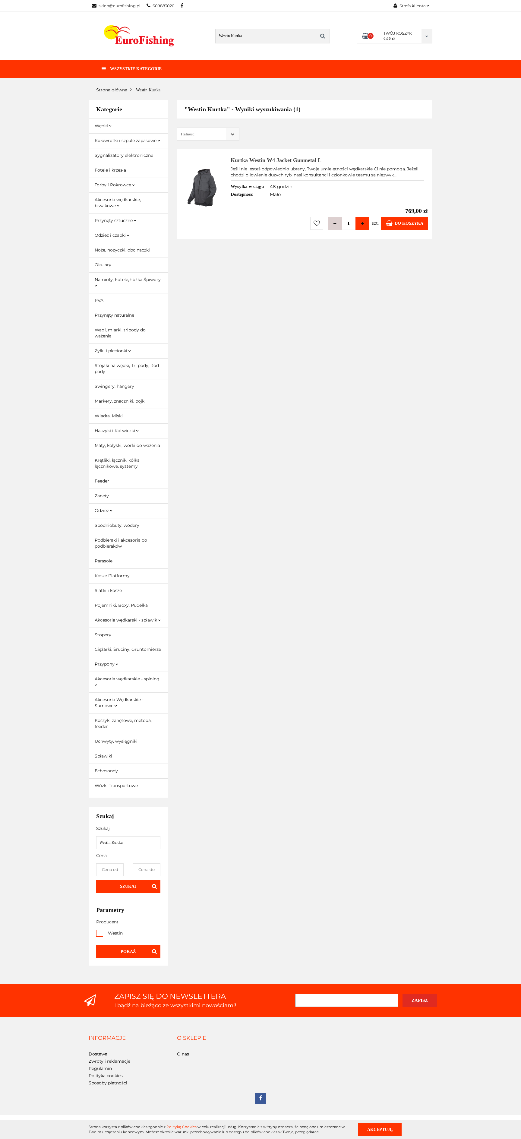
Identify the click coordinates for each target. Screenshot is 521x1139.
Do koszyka (409, 223)
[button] (107, 1038)
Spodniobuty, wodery (117, 525)
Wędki (102, 125)
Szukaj (128, 886)
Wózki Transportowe (116, 785)
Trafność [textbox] (187, 134)
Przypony (105, 664)
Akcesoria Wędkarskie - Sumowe (119, 702)
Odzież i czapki (111, 235)
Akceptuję (380, 1129)
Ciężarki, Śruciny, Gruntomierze (128, 649)
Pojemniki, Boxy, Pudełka (121, 605)
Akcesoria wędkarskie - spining (127, 679)
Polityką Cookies (181, 1127)
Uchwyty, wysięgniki (116, 741)
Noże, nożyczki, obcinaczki (122, 250)
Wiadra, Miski (109, 416)
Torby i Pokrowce (113, 185)
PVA (99, 300)
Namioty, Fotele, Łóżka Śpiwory (128, 279)
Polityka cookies (106, 1075)
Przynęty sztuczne (114, 220)
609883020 (164, 5)
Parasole (103, 561)
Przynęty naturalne (114, 315)
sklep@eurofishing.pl (120, 5)
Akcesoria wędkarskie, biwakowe (118, 202)
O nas (183, 1054)
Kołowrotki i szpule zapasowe (126, 140)
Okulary (103, 264)
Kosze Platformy (112, 575)
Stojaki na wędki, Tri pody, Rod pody (127, 368)
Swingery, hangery (114, 386)
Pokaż (128, 951)
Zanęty (102, 495)
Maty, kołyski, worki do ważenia (127, 445)
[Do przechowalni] (316, 223)
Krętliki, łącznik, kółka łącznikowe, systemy (117, 463)
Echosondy (106, 771)
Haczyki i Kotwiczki (115, 430)
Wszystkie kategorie (135, 69)
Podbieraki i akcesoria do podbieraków (121, 543)
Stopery (103, 635)
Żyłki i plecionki (111, 350)
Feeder (102, 481)
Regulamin (100, 1068)
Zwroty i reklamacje (109, 1061)
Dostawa (98, 1054)
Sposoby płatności (108, 1083)
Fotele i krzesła (110, 170)
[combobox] (208, 134)
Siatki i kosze (108, 590)
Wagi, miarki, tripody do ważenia (120, 333)
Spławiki (103, 756)
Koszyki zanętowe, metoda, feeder (123, 723)
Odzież (102, 510)
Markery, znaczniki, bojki (120, 401)
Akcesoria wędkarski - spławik (126, 620)
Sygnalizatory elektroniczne (124, 155)
